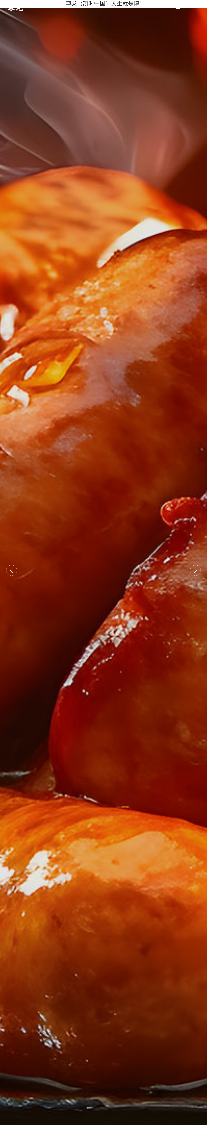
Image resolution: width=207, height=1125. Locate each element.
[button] (11, 570)
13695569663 (190, 7)
